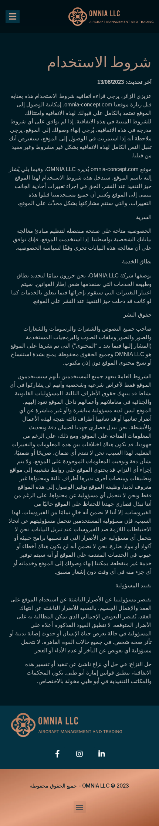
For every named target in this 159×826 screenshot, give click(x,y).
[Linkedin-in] (101, 754)
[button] (13, 16)
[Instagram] (79, 754)
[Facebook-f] (57, 754)
